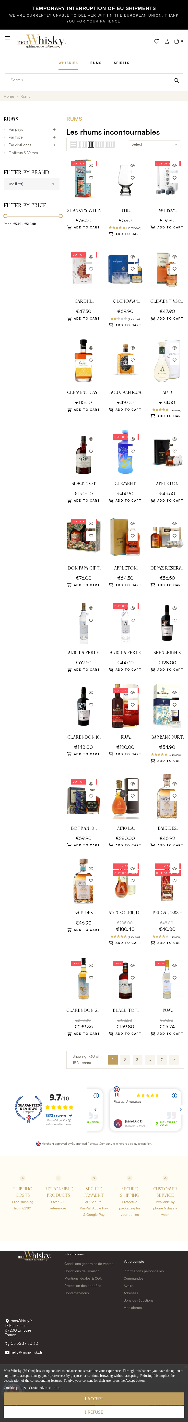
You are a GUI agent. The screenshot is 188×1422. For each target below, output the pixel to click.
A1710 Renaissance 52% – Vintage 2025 (167, 393)
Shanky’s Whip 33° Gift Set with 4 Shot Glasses (83, 211)
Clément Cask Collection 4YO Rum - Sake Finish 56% (83, 393)
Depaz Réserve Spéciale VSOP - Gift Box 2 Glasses (167, 568)
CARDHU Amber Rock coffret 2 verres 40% (83, 302)
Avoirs (128, 1286)
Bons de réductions (138, 1300)
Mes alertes (133, 1308)
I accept (94, 1398)
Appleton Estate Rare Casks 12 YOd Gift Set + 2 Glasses (167, 484)
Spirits (121, 63)
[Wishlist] (156, 41)
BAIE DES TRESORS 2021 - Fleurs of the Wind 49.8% (167, 829)
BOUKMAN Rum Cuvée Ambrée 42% (125, 393)
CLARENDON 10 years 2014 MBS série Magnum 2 (83, 738)
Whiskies (68, 63)
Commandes (133, 1278)
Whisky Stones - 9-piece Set (167, 211)
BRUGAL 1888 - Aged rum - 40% (167, 913)
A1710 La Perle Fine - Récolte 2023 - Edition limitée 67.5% (83, 653)
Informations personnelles (144, 1271)
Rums (96, 63)
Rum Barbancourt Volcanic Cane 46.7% (125, 738)
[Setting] (167, 41)
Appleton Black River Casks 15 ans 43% (125, 568)
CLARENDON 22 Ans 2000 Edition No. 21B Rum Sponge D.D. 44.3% (83, 1011)
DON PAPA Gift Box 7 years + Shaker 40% (84, 568)
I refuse (94, 1412)
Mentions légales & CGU (83, 1278)
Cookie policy (15, 1387)
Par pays (16, 129)
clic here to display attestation (132, 1143)
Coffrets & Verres (23, 152)
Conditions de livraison (81, 1271)
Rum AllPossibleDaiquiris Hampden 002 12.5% (167, 1011)
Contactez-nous (76, 1293)
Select (137, 144)
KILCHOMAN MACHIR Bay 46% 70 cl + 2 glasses (125, 302)
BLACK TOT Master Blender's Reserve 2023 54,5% (125, 1011)
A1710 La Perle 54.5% (125, 653)
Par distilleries (20, 144)
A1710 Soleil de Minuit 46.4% (125, 913)
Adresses (131, 1293)
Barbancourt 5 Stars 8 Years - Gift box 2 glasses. (167, 738)
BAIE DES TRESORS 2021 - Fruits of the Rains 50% (83, 913)
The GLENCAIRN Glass (125, 211)
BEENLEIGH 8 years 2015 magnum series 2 (167, 653)
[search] (177, 80)
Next (174, 1059)
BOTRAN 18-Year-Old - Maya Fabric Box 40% (83, 829)
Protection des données (82, 1286)
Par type (16, 137)
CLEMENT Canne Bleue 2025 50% (125, 484)
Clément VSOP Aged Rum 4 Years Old (167, 302)
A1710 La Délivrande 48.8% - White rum (125, 829)
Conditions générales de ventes (88, 1264)
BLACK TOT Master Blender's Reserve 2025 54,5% (83, 484)
